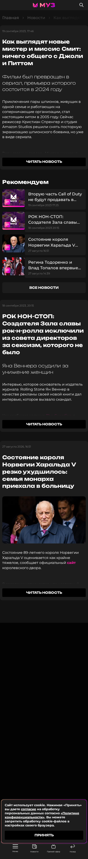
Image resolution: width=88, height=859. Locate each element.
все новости (44, 287)
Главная (10, 17)
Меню (15, 851)
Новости (34, 851)
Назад (73, 851)
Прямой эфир (53, 851)
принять (44, 835)
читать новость (44, 161)
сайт (71, 563)
